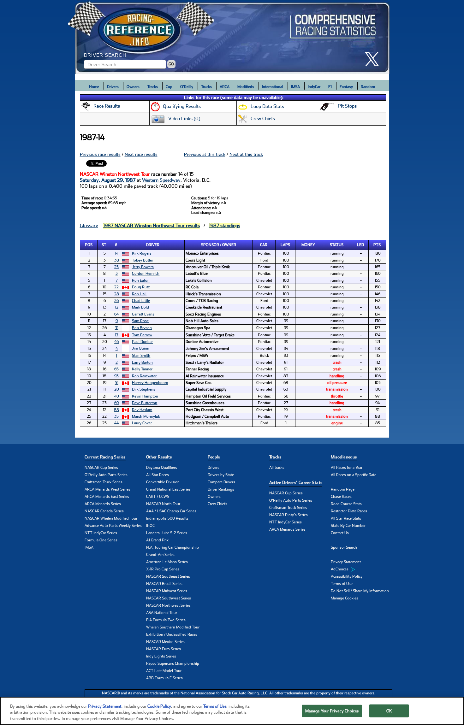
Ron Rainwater (144, 376)
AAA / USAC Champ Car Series (171, 511)
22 (116, 287)
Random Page (342, 489)
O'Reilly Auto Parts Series (106, 475)
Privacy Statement (346, 562)
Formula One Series (101, 540)
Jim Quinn (140, 348)
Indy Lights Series (161, 656)
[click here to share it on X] (374, 59)
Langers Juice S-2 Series (166, 533)
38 (116, 260)
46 (116, 341)
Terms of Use (342, 583)
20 (116, 389)
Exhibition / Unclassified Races (171, 634)
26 (116, 300)
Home (94, 87)
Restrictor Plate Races (349, 511)
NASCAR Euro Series (163, 649)
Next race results (141, 154)
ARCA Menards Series (103, 504)
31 (116, 328)
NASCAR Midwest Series (166, 591)
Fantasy (346, 87)
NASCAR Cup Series (101, 467)
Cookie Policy (159, 706)
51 (116, 382)
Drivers (113, 87)
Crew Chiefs (217, 504)
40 (116, 396)
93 (116, 376)
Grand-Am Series (160, 554)
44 (116, 423)
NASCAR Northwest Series (168, 605)
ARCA (224, 87)
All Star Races (157, 475)
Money (308, 245)
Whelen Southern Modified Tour (172, 627)
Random (368, 87)
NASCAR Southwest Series (168, 598)
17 (116, 335)
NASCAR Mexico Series (165, 642)
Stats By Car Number (348, 525)
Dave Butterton (144, 403)
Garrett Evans (143, 314)
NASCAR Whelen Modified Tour (111, 518)
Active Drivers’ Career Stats (296, 482)
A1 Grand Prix (157, 540)
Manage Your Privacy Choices (332, 710)
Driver (152, 245)
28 (116, 294)
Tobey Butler (142, 260)
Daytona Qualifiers (161, 467)
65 (116, 369)
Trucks (206, 87)
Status (336, 245)
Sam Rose (140, 321)
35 (116, 416)
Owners (133, 87)
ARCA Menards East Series (107, 496)
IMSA (295, 87)
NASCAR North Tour (163, 504)
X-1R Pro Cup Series (162, 569)
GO (171, 64)
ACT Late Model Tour (163, 671)
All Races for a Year (346, 467)
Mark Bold (140, 307)
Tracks (152, 87)
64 (116, 314)
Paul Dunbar (142, 341)
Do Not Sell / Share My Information (360, 591)
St (104, 245)
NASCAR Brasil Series (164, 583)
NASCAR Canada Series (104, 511)
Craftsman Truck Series (103, 482)
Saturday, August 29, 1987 (107, 180)
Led (360, 245)
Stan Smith (141, 355)
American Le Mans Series (167, 562)
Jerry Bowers (143, 267)
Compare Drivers (221, 482)
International (272, 87)
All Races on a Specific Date (353, 475)
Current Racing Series (105, 457)
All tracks (276, 467)
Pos (88, 245)
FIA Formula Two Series (166, 620)
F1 (330, 87)
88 (116, 410)
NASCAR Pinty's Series (288, 515)
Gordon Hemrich (145, 273)
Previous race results (100, 154)
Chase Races (341, 496)
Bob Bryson (142, 328)
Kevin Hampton (145, 396)
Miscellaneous (344, 457)
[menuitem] (361, 569)
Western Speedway (161, 180)
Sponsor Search (344, 547)
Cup (169, 87)
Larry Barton (142, 362)
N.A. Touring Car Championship (172, 547)
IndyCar (314, 87)
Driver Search (105, 55)
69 (116, 403)
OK (389, 710)
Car (263, 245)
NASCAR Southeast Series (168, 576)
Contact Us (340, 533)
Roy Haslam (142, 410)
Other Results (159, 457)
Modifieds (245, 87)
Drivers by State (221, 475)
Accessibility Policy (346, 576)
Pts (377, 245)
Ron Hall (139, 294)
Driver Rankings (221, 489)
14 (116, 253)
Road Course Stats (346, 504)
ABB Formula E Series (164, 678)
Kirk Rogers (142, 253)
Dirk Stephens (143, 389)
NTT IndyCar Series (101, 533)
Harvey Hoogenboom (150, 382)
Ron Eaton (141, 280)
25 (116, 267)
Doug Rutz (141, 287)
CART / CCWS (157, 496)
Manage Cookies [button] (344, 598)
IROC (150, 525)
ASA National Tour (161, 612)
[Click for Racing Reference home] (232, 37)
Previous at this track (204, 154)
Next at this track (246, 154)
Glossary (89, 225)
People (214, 457)
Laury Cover (142, 423)
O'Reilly (186, 87)
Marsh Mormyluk (146, 416)
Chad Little (141, 300)
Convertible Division (163, 482)
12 (116, 307)
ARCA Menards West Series (107, 489)
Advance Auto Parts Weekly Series (113, 525)
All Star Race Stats (346, 518)
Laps (285, 245)
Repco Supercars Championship (172, 663)
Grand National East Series (168, 489)
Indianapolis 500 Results (167, 518)
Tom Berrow (142, 335)
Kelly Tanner (142, 369)
